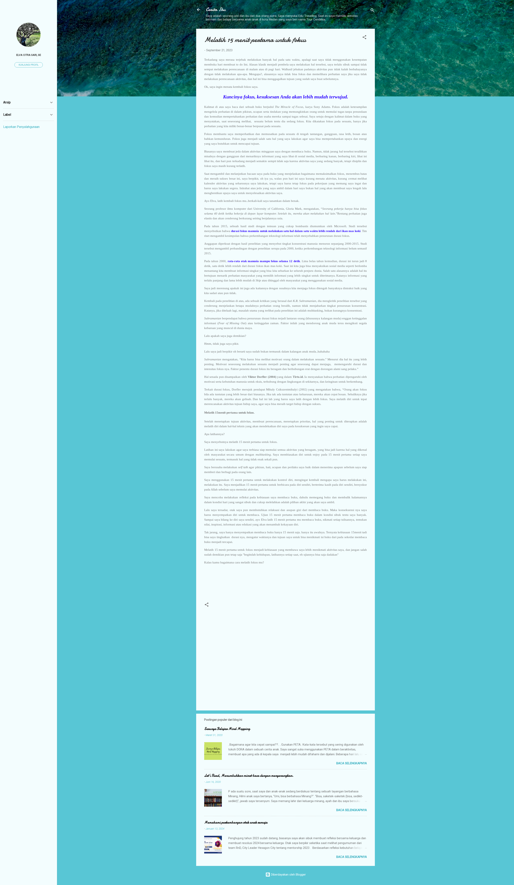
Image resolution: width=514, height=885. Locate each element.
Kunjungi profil (29, 64)
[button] (364, 38)
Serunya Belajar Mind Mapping (227, 728)
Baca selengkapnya (351, 763)
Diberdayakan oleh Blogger (288, 874)
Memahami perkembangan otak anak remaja (235, 822)
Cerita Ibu (216, 9)
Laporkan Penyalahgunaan (21, 127)
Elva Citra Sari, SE (28, 54)
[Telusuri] (372, 11)
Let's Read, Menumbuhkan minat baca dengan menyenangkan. (249, 775)
